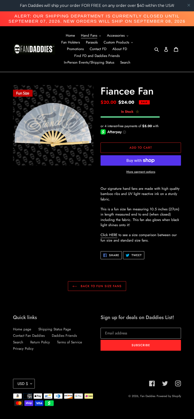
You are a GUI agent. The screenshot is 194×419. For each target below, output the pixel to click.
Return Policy (40, 342)
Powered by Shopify (169, 396)
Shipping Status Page (54, 329)
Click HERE (109, 235)
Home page (22, 329)
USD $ (23, 383)
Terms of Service (69, 342)
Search (18, 342)
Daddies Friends (64, 335)
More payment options (140, 171)
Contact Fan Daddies (29, 335)
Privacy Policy (23, 348)
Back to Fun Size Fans (100, 286)
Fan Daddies (147, 396)
